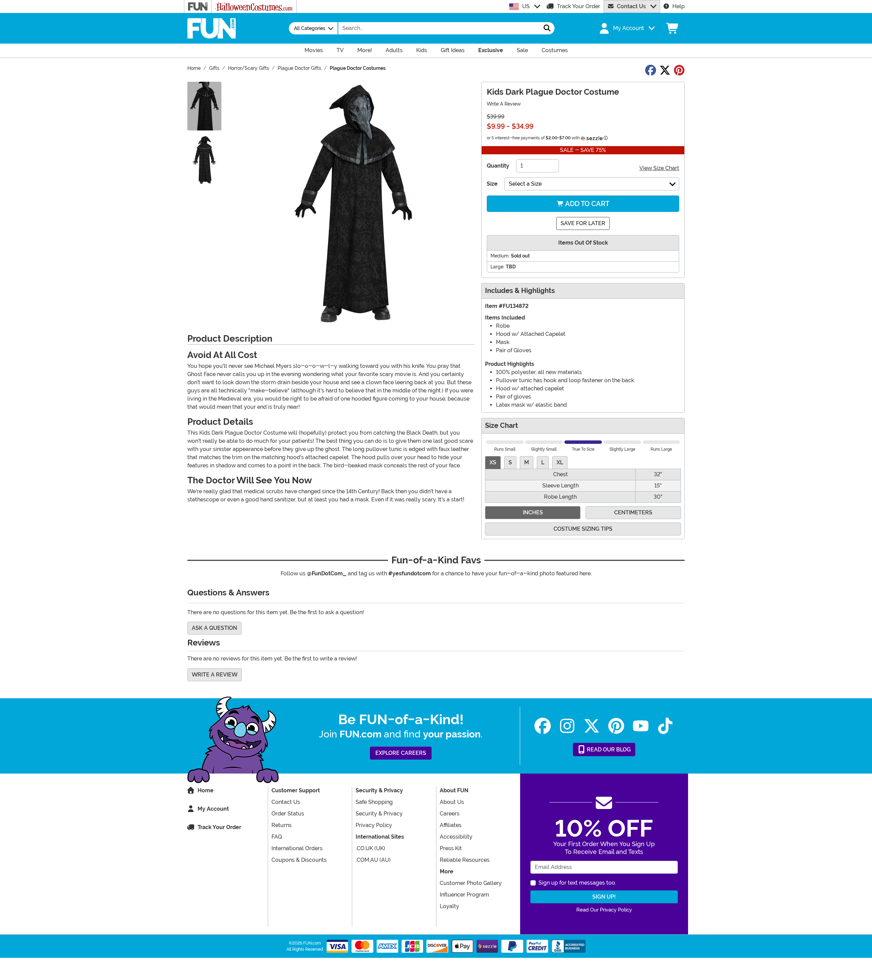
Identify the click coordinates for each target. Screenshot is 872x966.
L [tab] (542, 462)
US (526, 6)
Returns (281, 825)
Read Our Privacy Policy (604, 910)
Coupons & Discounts (299, 860)
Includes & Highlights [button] (520, 291)
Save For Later (583, 223)
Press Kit (451, 848)
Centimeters (633, 512)
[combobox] (439, 28)
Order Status (287, 813)
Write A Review (504, 104)
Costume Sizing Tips (583, 529)
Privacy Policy (374, 825)
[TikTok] (665, 726)
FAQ (276, 836)
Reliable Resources (464, 860)
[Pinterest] (616, 726)
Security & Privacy (379, 813)
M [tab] (526, 462)
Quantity (498, 165)
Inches (533, 512)
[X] (591, 726)
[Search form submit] (547, 28)
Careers (450, 813)
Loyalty (449, 906)
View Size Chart (659, 168)
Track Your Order (578, 6)
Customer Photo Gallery (471, 883)
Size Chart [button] (501, 426)
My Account (213, 809)
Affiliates (451, 825)
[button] (626, 28)
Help (678, 6)
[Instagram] (567, 726)
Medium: (500, 256)
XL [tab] (560, 462)
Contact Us (631, 6)
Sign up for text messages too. (577, 882)
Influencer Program (464, 894)
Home (206, 790)
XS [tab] (492, 462)
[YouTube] (641, 726)
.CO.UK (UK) (370, 848)
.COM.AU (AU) (373, 860)
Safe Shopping (374, 802)
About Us (452, 802)
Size (492, 184)
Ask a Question (214, 628)
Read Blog (608, 749)
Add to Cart (586, 204)
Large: (497, 266)
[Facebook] (542, 726)
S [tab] (510, 462)
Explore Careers (400, 753)
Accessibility (456, 836)
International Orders (297, 848)
